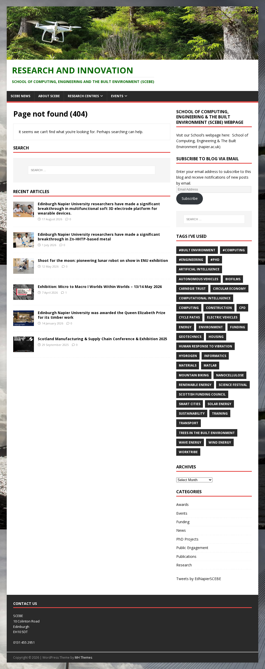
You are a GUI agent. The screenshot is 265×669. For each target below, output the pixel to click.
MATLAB (210, 365)
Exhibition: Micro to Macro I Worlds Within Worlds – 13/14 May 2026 (100, 286)
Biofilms (232, 279)
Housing (216, 336)
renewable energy (195, 385)
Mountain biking (194, 375)
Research (184, 564)
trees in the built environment (207, 433)
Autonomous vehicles (198, 279)
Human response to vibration (205, 346)
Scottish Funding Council (202, 394)
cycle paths (189, 317)
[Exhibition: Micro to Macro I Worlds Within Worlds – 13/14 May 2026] (23, 296)
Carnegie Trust (192, 288)
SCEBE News (20, 96)
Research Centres (83, 96)
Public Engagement (192, 547)
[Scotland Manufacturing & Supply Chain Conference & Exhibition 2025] (23, 349)
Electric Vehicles (222, 317)
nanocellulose (230, 375)
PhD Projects (187, 539)
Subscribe (190, 198)
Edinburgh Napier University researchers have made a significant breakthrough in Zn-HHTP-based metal (99, 236)
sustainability (192, 413)
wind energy (220, 442)
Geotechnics (190, 336)
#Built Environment (197, 250)
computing (189, 308)
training (220, 413)
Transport (188, 423)
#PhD (214, 259)
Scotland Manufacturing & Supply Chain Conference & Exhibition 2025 (102, 338)
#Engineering (191, 259)
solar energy (219, 404)
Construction (219, 308)
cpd (242, 308)
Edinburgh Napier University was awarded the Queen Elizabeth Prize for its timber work (101, 315)
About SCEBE (49, 96)
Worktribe (188, 452)
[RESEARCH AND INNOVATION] (133, 56)
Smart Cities (189, 404)
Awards (182, 504)
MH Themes (83, 657)
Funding (237, 327)
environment (211, 327)
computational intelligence (205, 298)
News (181, 530)
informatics (215, 356)
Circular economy (229, 288)
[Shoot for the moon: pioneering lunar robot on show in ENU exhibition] (23, 270)
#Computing (234, 250)
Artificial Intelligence (199, 269)
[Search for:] (92, 170)
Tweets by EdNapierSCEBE (198, 578)
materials (187, 365)
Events (117, 96)
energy (185, 327)
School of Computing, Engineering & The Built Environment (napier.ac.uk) (212, 141)
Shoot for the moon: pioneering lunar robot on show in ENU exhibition (103, 260)
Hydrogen (188, 356)
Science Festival (233, 385)
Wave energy (190, 442)
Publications (186, 556)
